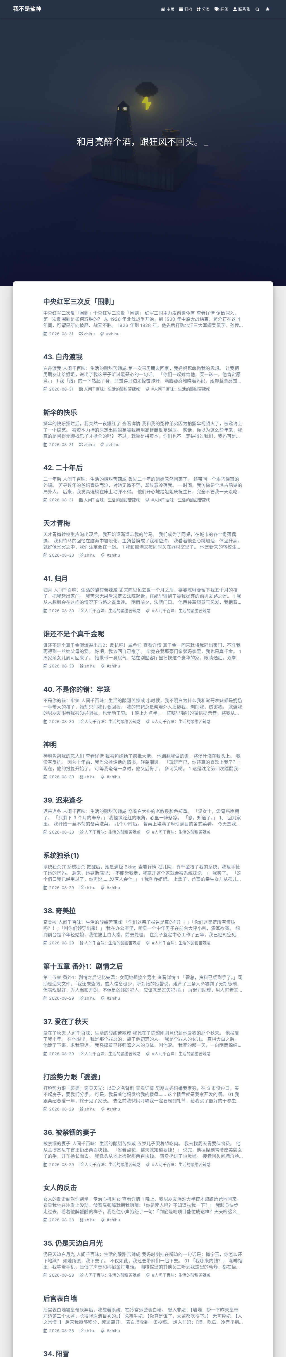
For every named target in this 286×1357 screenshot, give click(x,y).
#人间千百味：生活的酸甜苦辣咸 (180, 389)
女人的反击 (60, 1188)
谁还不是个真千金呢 (73, 634)
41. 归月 (55, 579)
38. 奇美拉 (59, 911)
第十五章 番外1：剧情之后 (83, 966)
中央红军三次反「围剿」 (80, 302)
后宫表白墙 (60, 1298)
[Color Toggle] (268, 9)
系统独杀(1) (61, 855)
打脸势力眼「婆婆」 (73, 1077)
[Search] (257, 9)
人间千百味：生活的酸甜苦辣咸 (112, 389)
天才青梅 (56, 523)
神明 (50, 745)
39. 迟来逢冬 (63, 800)
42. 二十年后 (63, 468)
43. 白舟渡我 (63, 357)
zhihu (89, 333)
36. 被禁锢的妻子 (69, 1132)
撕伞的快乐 (60, 412)
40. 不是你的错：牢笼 (76, 689)
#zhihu (113, 333)
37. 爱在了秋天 (66, 1022)
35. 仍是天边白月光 (73, 1243)
